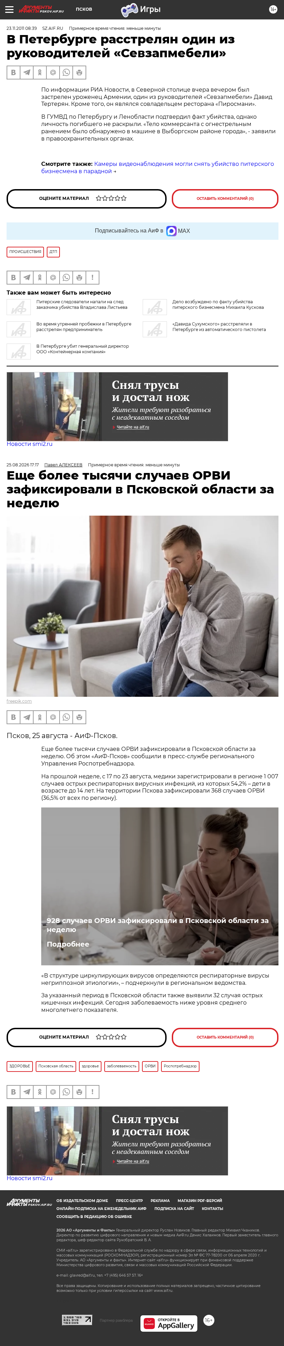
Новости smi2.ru (30, 444)
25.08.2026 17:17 (23, 464)
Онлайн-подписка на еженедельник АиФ (101, 1209)
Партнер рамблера (116, 1320)
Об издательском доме (82, 1201)
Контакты (212, 1209)
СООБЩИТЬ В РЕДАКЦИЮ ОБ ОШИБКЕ (94, 1216)
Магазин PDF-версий (200, 1201)
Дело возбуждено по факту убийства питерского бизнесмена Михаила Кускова (218, 304)
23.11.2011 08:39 (22, 28)
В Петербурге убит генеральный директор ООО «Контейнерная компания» (82, 349)
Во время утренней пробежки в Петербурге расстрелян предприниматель (83, 326)
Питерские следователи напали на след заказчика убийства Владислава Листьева (81, 304)
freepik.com (19, 701)
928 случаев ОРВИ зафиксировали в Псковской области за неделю (158, 925)
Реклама (160, 1201)
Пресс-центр (129, 1201)
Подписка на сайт (174, 1209)
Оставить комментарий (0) (225, 198)
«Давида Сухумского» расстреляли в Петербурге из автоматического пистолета (219, 326)
